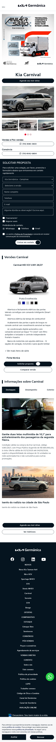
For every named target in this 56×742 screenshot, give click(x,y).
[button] (4, 102)
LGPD (28, 684)
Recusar (40, 737)
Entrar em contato (25, 242)
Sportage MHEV (28, 579)
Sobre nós (28, 665)
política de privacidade (25, 730)
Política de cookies (28, 679)
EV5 (28, 584)
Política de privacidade (28, 674)
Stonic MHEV (28, 589)
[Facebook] (12, 559)
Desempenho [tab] (31, 390)
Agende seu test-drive (29, 81)
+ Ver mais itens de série (17, 351)
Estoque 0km (28, 627)
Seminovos (28, 631)
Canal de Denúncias (28, 698)
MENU (3, 7)
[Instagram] (23, 559)
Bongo (28, 608)
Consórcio (28, 636)
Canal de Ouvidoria (28, 703)
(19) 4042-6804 (29, 153)
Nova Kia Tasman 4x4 (28, 570)
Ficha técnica (13, 358)
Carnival (28, 593)
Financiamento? (11, 218)
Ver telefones (29, 532)
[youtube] (44, 559)
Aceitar (14, 737)
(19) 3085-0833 (29, 144)
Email (37, 229)
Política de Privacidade (23, 234)
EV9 (28, 603)
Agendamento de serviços (28, 651)
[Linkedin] (33, 559)
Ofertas (28, 612)
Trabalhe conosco (28, 689)
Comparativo (28, 617)
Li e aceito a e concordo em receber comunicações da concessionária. (27, 235)
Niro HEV (28, 574)
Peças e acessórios (28, 646)
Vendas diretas (28, 655)
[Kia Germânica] (31, 5)
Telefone (25, 229)
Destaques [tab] (10, 390)
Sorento (28, 598)
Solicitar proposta (25, 364)
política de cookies (14, 727)
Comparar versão (28, 370)
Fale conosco (28, 670)
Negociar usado (11, 221)
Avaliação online (28, 708)
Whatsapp (10, 229)
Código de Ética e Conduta (28, 693)
